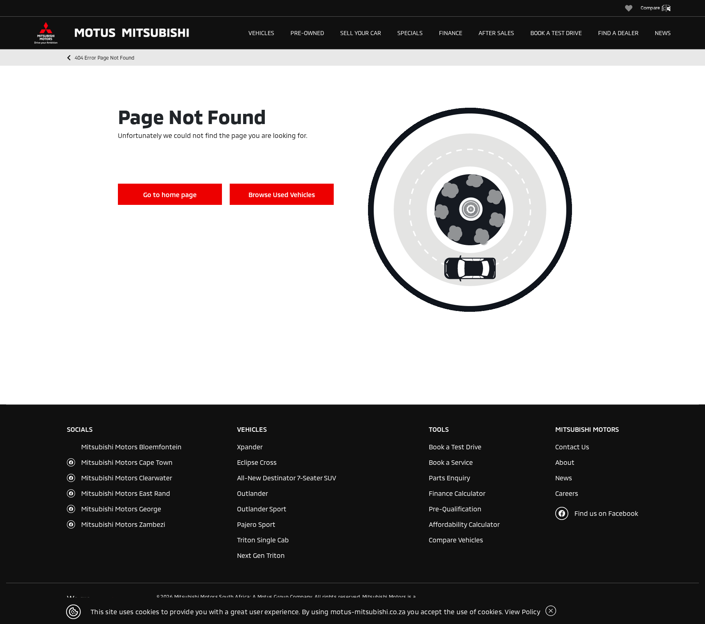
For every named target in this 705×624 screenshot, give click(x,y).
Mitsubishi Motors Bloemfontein (131, 447)
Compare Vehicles (456, 540)
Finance (450, 32)
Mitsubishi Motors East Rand (125, 493)
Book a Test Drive (556, 32)
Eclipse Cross (257, 462)
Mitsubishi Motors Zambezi (123, 524)
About (564, 462)
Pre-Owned (307, 32)
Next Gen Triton (261, 555)
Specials (410, 32)
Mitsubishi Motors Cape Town (127, 462)
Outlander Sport (261, 509)
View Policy (522, 611)
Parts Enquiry (449, 478)
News (663, 32)
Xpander (250, 447)
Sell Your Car (360, 32)
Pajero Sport (256, 524)
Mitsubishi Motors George (121, 509)
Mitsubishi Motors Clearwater (126, 478)
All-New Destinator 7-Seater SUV (286, 478)
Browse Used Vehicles (281, 194)
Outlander (252, 493)
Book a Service (451, 462)
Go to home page (170, 194)
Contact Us (572, 447)
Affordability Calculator (464, 524)
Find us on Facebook (606, 513)
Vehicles (261, 32)
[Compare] (660, 8)
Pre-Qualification (455, 509)
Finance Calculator (457, 493)
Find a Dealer (618, 32)
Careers (566, 493)
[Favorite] (633, 8)
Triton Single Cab (263, 540)
